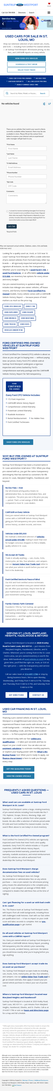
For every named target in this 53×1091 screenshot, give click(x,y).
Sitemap (24, 1073)
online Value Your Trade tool (34, 970)
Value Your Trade (26, 63)
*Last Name (10, 147)
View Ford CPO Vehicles (26, 51)
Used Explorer (11, 305)
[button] (8, 12)
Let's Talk (11, 219)
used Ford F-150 (38, 262)
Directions (22, 13)
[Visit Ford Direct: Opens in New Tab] (17, 1078)
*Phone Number (11, 165)
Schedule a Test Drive (26, 57)
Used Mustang (27, 311)
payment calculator (12, 741)
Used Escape (27, 305)
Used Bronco (10, 311)
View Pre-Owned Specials (19, 769)
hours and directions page (36, 1003)
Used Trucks (10, 317)
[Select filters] (44, 97)
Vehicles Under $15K (13, 323)
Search (42, 86)
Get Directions (16, 688)
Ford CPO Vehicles (12, 299)
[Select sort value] (49, 96)
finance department (12, 751)
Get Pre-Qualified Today (19, 762)
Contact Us (38, 688)
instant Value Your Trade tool (26, 557)
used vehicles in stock (34, 652)
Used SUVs (24, 317)
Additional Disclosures (41, 1073)
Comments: (10, 184)
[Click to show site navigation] (49, 12)
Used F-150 (30, 299)
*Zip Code (9, 175)
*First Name (10, 137)
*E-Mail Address (11, 156)
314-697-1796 (31, 667)
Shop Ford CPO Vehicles (18, 435)
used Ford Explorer (12, 266)
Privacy (31, 1073)
